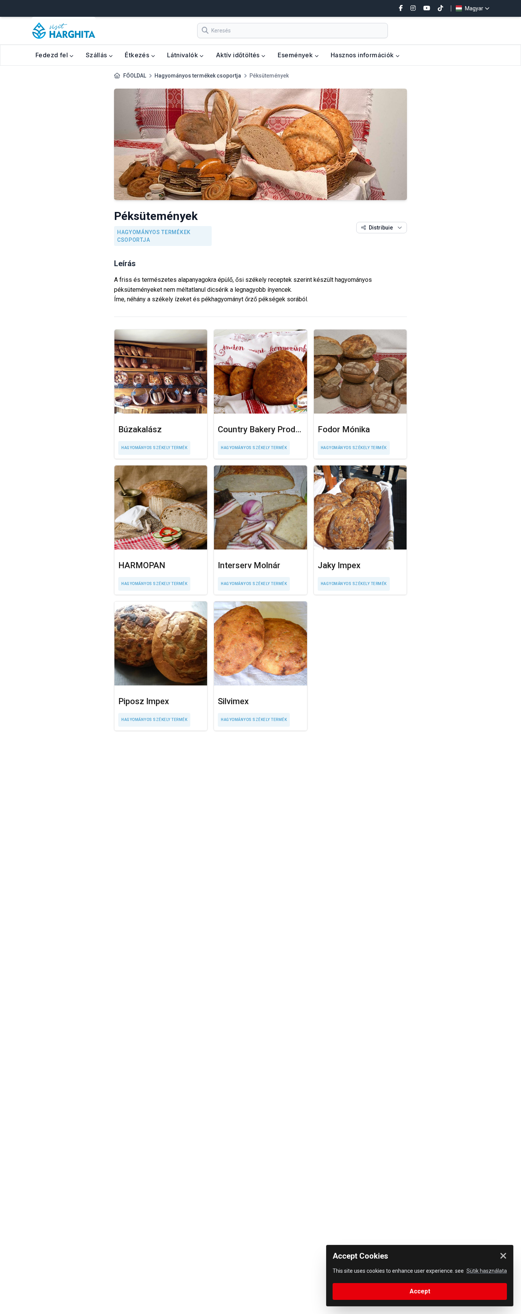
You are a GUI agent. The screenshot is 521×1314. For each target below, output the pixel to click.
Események (296, 55)
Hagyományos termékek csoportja (197, 76)
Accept (420, 1291)
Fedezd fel (52, 55)
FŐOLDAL (134, 76)
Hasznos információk (363, 55)
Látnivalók (183, 55)
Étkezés (138, 55)
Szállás (97, 55)
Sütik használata (486, 1271)
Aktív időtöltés (238, 55)
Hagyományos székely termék (154, 448)
